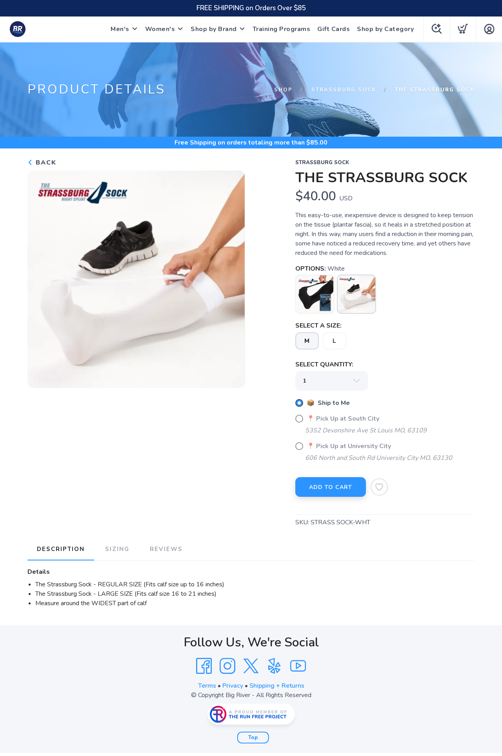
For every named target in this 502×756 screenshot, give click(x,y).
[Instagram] (227, 666)
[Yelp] (274, 666)
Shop (283, 89)
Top (253, 737)
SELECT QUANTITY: (324, 364)
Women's (160, 29)
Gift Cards (333, 29)
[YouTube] (298, 666)
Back (44, 162)
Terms (207, 685)
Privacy (232, 685)
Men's (120, 29)
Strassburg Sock (343, 89)
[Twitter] (251, 666)
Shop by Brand (214, 29)
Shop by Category (385, 29)
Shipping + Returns (276, 685)
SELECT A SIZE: (318, 325)
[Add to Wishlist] (379, 487)
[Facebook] (204, 666)
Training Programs (282, 29)
